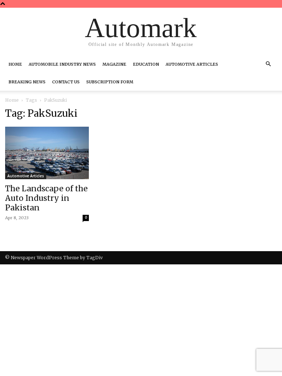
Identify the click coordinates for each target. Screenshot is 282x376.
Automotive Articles (192, 64)
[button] (268, 64)
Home (15, 64)
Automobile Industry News (62, 64)
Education (146, 64)
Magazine (114, 64)
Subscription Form (109, 81)
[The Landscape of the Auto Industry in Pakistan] (47, 153)
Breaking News (27, 81)
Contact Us (66, 81)
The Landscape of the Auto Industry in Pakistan (46, 198)
